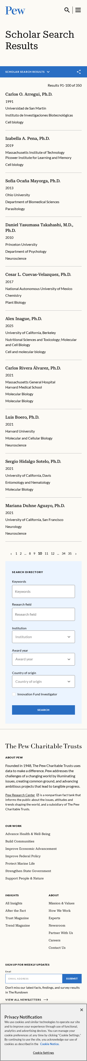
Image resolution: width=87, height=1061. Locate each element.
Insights (12, 895)
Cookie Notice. (49, 1044)
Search (43, 710)
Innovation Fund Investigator (37, 694)
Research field (21, 604)
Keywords (19, 581)
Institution (19, 628)
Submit (72, 978)
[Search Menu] (67, 10)
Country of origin (24, 673)
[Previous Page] (11, 553)
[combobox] (15, 636)
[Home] (43, 746)
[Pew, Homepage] (15, 10)
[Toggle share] (79, 72)
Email (8, 971)
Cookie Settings (43, 1052)
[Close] (82, 1010)
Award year (20, 650)
